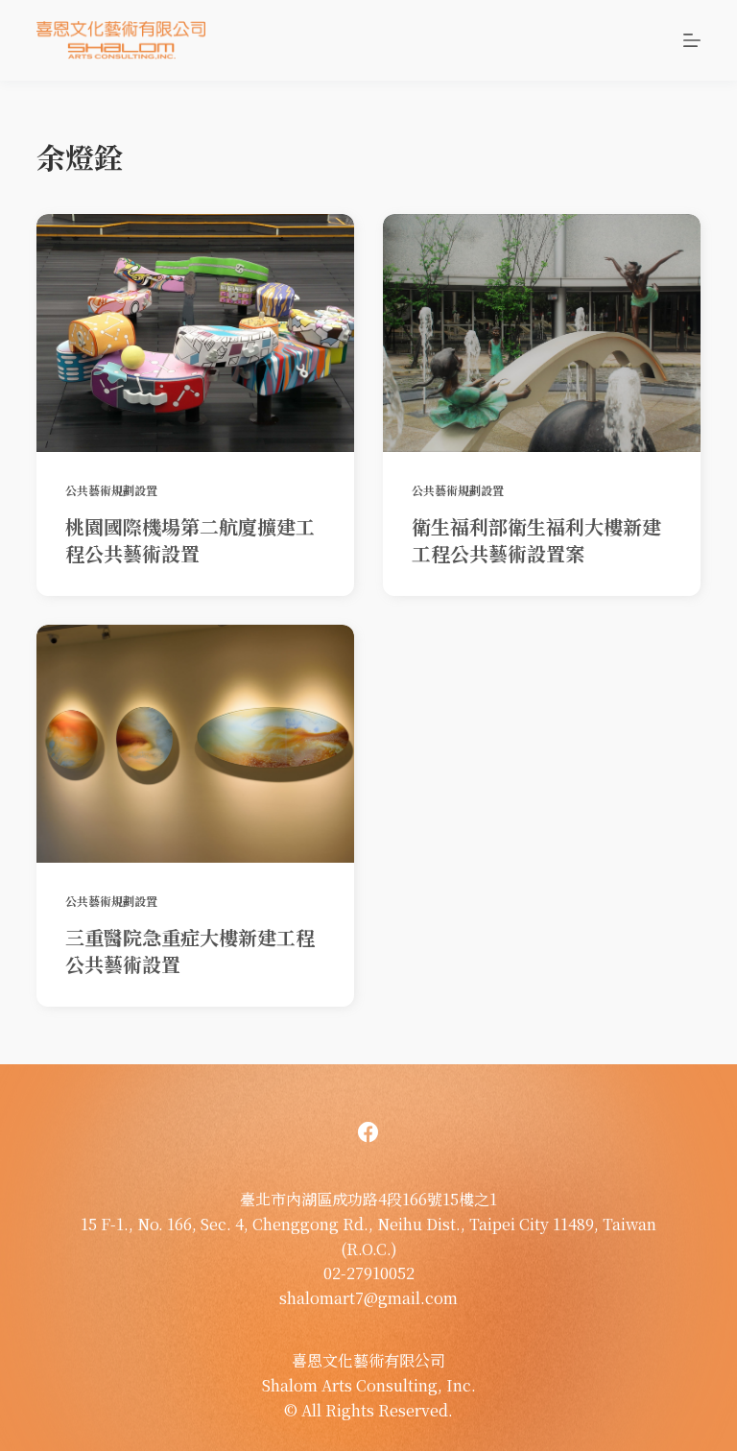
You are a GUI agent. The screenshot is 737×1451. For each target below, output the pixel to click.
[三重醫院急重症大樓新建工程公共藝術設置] (195, 744)
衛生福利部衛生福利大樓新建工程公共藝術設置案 (536, 539)
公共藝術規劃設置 (111, 490)
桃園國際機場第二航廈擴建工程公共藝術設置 (190, 539)
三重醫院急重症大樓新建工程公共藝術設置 (190, 950)
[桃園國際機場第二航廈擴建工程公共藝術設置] (195, 333)
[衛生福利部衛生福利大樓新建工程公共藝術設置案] (542, 333)
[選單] (692, 40)
